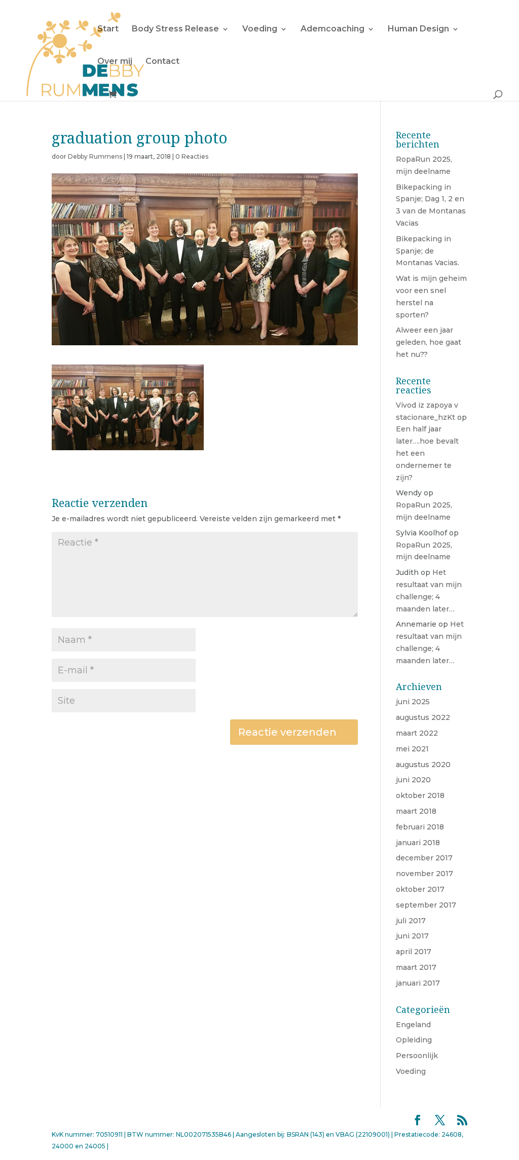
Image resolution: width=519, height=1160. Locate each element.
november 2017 (424, 873)
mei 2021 (412, 748)
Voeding (259, 29)
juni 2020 (413, 779)
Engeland (413, 1024)
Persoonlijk (417, 1055)
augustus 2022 (423, 717)
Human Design (418, 29)
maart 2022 (417, 733)
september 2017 (426, 905)
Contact (162, 62)
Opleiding (414, 1039)
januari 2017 (418, 983)
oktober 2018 (420, 795)
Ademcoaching (332, 29)
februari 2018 (420, 826)
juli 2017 (411, 920)
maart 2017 (416, 967)
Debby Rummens (95, 156)
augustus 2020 (423, 764)
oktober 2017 (420, 889)
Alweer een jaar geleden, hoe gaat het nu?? (428, 342)
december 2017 (424, 857)
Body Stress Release (175, 29)
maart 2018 (416, 811)
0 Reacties (191, 156)
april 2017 (413, 951)
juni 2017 (412, 935)
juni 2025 (413, 701)
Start (108, 29)
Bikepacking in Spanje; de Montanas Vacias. (427, 251)
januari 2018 (418, 842)
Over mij (114, 62)
